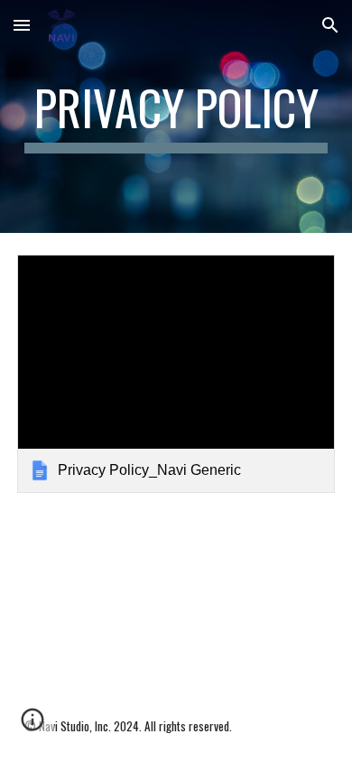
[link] (176, 374)
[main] (176, 116)
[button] (21, 25)
